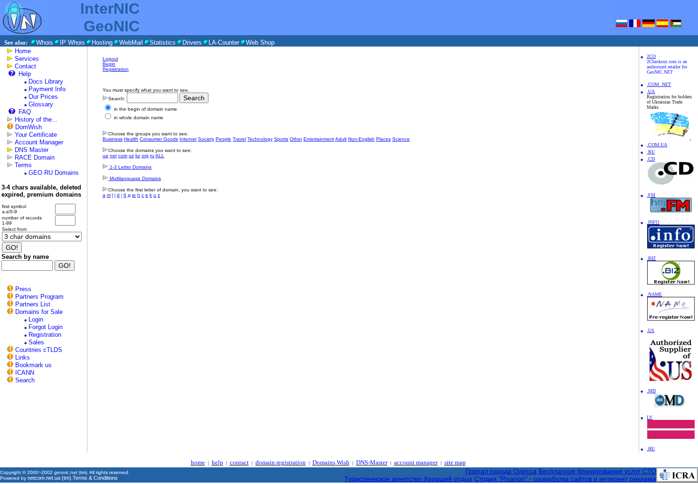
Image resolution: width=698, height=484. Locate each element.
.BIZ (651, 258)
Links (22, 357)
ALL (159, 155)
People (223, 139)
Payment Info (47, 89)
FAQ (25, 111)
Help (25, 73)
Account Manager (39, 142)
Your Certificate (36, 134)
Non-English (361, 139)
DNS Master (31, 149)
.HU (651, 448)
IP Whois (72, 42)
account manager (416, 462)
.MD (651, 390)
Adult (341, 139)
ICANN (24, 372)
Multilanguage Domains (134, 178)
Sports (281, 139)
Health (131, 139)
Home (23, 51)
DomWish (28, 127)
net (113, 155)
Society (206, 139)
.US (650, 330)
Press (23, 289)
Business (113, 139)
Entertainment (318, 139)
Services (27, 58)
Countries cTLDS (38, 349)
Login (35, 319)
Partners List (32, 304)
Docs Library (45, 81)
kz (137, 155)
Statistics (163, 42)
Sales (36, 342)
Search (25, 380)
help (217, 462)
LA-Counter (223, 42)
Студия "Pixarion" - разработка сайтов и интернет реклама (565, 479)
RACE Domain (35, 157)
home (198, 462)
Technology (260, 139)
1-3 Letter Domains (129, 167)
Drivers (192, 42)
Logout (110, 58)
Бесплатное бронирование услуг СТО (597, 471)
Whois (44, 42)
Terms (23, 165)
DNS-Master (371, 462)
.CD (651, 158)
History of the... (36, 119)
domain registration (280, 462)
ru (152, 155)
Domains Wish (330, 462)
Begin (109, 63)
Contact (25, 66)
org (145, 155)
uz (131, 155)
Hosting (102, 42)
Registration (44, 334)
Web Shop (260, 42)
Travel (239, 139)
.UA (651, 91)
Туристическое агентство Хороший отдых (408, 479)
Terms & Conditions (95, 478)
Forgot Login (45, 327)
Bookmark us (33, 365)
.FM (651, 195)
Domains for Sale (39, 311)
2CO (651, 56)
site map (455, 462)
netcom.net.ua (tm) (49, 478)
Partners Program (39, 296)
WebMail (131, 42)
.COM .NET (659, 84)
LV (649, 417)
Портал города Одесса (501, 471)
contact (239, 462)
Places (383, 139)
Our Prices (43, 96)
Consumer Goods (159, 139)
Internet (188, 139)
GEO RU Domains (53, 172)
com (122, 155)
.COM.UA (657, 144)
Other (296, 139)
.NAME (654, 294)
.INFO (653, 222)
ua (105, 155)
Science (401, 139)
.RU (651, 151)
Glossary (40, 104)
